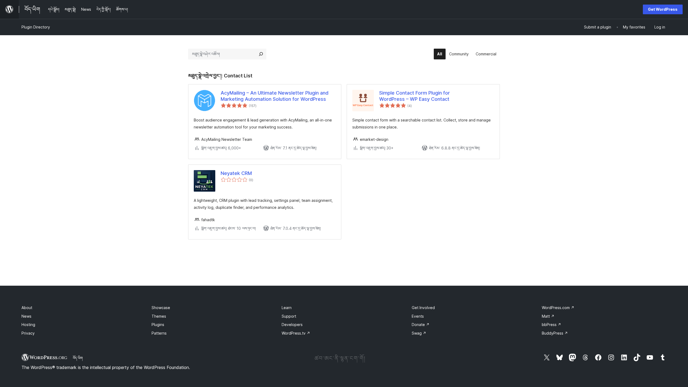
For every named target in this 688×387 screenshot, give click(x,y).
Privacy (28, 333)
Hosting (28, 324)
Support (289, 316)
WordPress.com (558, 307)
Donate (420, 324)
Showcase (161, 307)
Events (418, 316)
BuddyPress (555, 333)
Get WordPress (663, 9)
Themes (159, 316)
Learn (287, 307)
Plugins (158, 324)
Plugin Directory (36, 27)
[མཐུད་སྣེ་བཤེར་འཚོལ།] (261, 54)
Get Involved (423, 307)
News (26, 316)
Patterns (159, 333)
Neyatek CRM (236, 173)
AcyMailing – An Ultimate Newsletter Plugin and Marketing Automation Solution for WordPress (274, 96)
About (27, 307)
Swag (419, 333)
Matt (548, 316)
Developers (292, 324)
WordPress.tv (296, 333)
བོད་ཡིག (78, 358)
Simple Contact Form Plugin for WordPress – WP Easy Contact (414, 96)
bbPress (551, 324)
